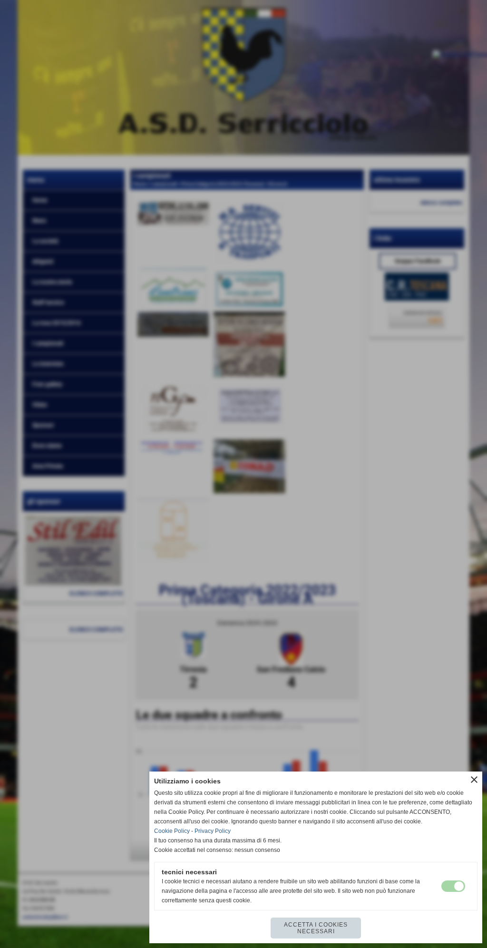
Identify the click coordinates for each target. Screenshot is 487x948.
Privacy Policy (213, 831)
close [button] (474, 779)
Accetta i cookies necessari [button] (316, 928)
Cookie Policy (172, 831)
